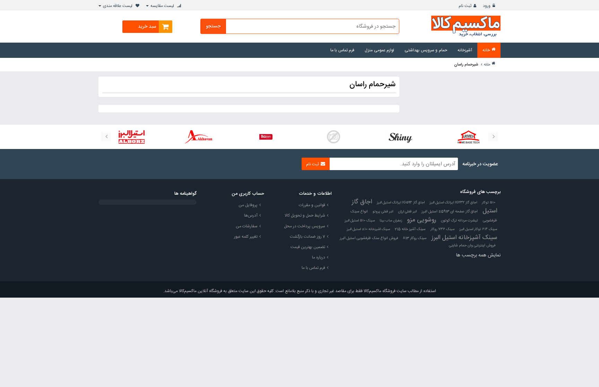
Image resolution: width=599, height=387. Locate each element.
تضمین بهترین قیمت (307, 247)
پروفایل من (248, 205)
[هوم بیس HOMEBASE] (468, 137)
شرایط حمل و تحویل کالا (305, 215)
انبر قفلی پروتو (383, 211)
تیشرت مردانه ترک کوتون (459, 221)
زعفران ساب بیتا (391, 220)
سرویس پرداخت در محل (304, 226)
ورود (487, 5)
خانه (487, 65)
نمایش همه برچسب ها (478, 255)
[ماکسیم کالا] (466, 26)
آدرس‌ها (251, 215)
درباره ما (318, 257)
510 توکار (488, 202)
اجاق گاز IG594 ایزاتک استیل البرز (401, 202)
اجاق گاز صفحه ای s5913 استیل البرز (450, 212)
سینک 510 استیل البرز (360, 220)
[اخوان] (198, 137)
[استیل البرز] (130, 137)
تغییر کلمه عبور (246, 236)
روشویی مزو (421, 220)
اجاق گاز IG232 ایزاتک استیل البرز (453, 202)
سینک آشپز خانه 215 (410, 229)
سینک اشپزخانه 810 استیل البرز (368, 229)
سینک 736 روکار (442, 229)
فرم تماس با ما (313, 267)
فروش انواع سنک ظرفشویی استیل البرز (369, 238)
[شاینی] (401, 137)
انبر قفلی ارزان (407, 211)
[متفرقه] (333, 137)
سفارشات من (247, 226)
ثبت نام (465, 5)
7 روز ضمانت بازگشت (307, 236)
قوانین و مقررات (312, 205)
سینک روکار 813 (415, 238)
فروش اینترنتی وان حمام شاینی (472, 246)
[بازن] (266, 137)
